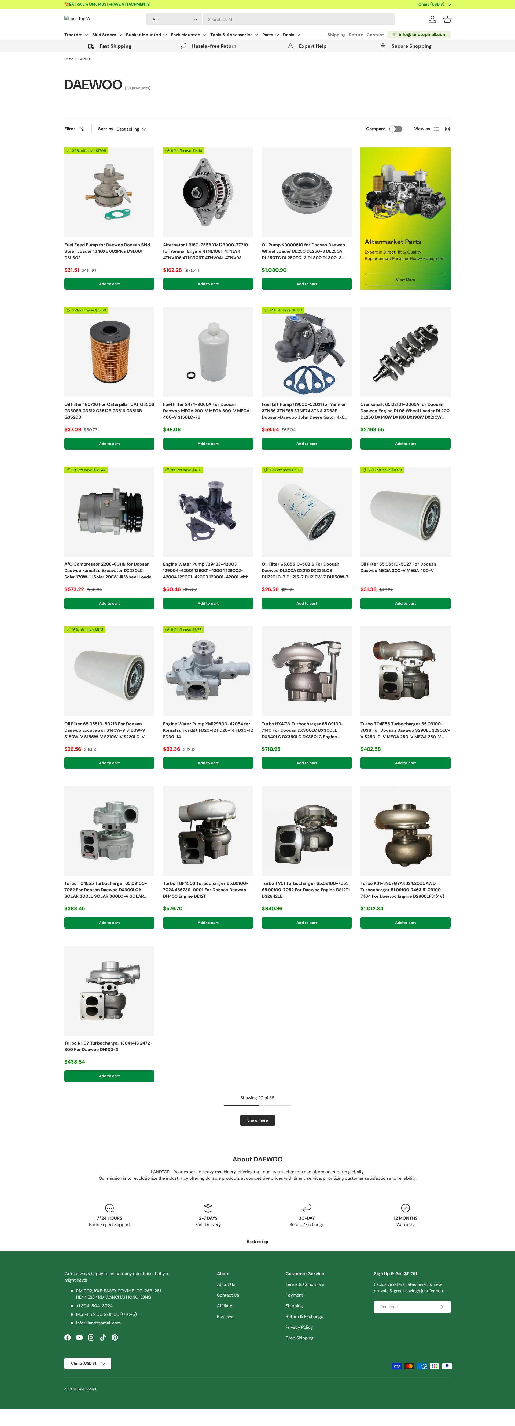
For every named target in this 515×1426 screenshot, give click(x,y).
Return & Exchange (304, 1316)
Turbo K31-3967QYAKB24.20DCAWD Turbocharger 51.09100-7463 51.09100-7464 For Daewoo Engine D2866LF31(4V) (402, 890)
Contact (375, 35)
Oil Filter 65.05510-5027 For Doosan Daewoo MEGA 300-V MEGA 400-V (398, 567)
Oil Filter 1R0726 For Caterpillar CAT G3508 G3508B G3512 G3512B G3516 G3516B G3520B (109, 411)
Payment (294, 1295)
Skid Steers (104, 35)
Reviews (225, 1316)
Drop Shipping (300, 1338)
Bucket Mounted (143, 35)
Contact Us (228, 1295)
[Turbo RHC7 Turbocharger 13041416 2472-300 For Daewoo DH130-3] (109, 991)
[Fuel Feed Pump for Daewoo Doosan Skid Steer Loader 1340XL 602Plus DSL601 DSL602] (109, 192)
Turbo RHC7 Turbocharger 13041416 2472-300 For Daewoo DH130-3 (108, 1046)
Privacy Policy (299, 1327)
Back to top (257, 1241)
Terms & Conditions (305, 1284)
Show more (257, 1120)
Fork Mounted (185, 35)
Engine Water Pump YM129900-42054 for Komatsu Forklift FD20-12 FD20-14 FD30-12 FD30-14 (208, 730)
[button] (447, 19)
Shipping (337, 35)
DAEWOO (85, 59)
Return (356, 35)
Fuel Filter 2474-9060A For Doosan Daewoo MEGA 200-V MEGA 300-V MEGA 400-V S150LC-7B (206, 411)
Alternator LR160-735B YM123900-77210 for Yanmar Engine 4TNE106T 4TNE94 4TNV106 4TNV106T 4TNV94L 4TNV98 (205, 251)
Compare (376, 129)
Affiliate (224, 1306)
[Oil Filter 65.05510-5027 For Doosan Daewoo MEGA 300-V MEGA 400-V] (405, 512)
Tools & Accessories (231, 35)
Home (68, 59)
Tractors (73, 35)
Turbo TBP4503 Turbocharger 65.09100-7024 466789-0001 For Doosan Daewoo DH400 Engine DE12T (205, 890)
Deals (288, 35)
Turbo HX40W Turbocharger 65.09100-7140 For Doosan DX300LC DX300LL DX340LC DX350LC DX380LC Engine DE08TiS (303, 730)
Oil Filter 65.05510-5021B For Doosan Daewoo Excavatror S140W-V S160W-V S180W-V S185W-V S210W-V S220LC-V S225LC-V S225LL (104, 730)
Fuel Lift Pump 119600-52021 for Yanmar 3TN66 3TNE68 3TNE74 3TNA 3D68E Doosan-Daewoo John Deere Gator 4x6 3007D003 (304, 411)
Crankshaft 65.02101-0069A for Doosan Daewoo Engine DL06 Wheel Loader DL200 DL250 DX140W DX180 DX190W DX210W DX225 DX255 (405, 411)
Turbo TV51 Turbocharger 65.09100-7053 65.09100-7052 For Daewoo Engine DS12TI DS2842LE (306, 890)
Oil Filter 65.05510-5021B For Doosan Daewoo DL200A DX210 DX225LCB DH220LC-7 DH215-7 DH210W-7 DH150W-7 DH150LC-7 (305, 570)
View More (405, 279)
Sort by (105, 129)
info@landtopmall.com (98, 1323)
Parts (267, 35)
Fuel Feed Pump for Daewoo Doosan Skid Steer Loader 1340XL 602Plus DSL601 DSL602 (107, 251)
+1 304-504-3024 (94, 1306)
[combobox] (270, 19)
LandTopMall (86, 1389)
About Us (226, 1284)
